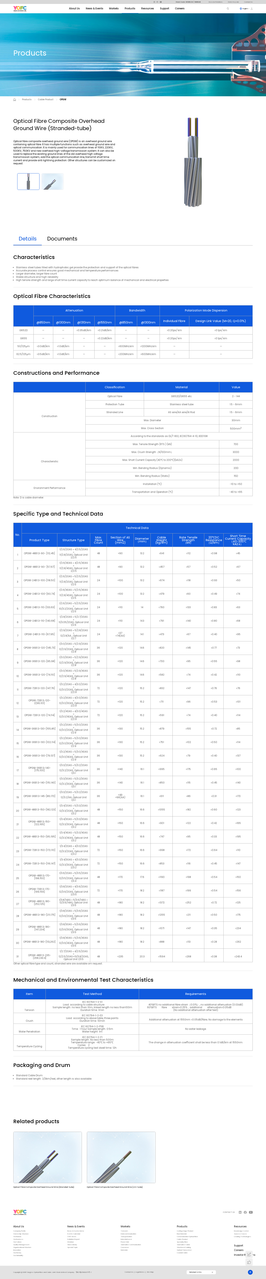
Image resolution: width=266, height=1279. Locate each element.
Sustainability (18, 1255)
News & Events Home (75, 1231)
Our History (17, 1253)
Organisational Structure (22, 1247)
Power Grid (125, 1242)
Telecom (124, 1231)
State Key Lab (233, 2)
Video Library (72, 1245)
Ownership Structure (21, 1234)
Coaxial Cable (182, 1253)
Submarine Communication (131, 1245)
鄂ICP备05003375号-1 (84, 1272)
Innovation (17, 1250)
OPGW (63, 99)
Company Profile (19, 1231)
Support (164, 8)
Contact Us (248, 2)
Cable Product (45, 99)
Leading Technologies (242, 1237)
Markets (114, 8)
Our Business (18, 1239)
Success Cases (240, 1234)
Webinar (70, 1242)
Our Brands (17, 1237)
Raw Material (181, 1234)
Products (130, 8)
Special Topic (72, 1247)
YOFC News (71, 1237)
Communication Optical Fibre (187, 1237)
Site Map (150, 1272)
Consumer (125, 1247)
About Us (74, 8)
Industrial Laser (126, 1239)
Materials (124, 1250)
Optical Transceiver (184, 1250)
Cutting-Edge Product (185, 1231)
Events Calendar (73, 1234)
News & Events (94, 8)
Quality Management (21, 1245)
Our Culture (17, 1242)
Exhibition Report (73, 1239)
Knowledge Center (241, 1231)
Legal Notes (140, 1272)
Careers (180, 8)
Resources (147, 8)
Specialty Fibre (182, 1242)
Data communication (128, 1234)
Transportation (126, 1237)
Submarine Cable (183, 1245)
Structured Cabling (184, 1247)
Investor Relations (216, 2)
